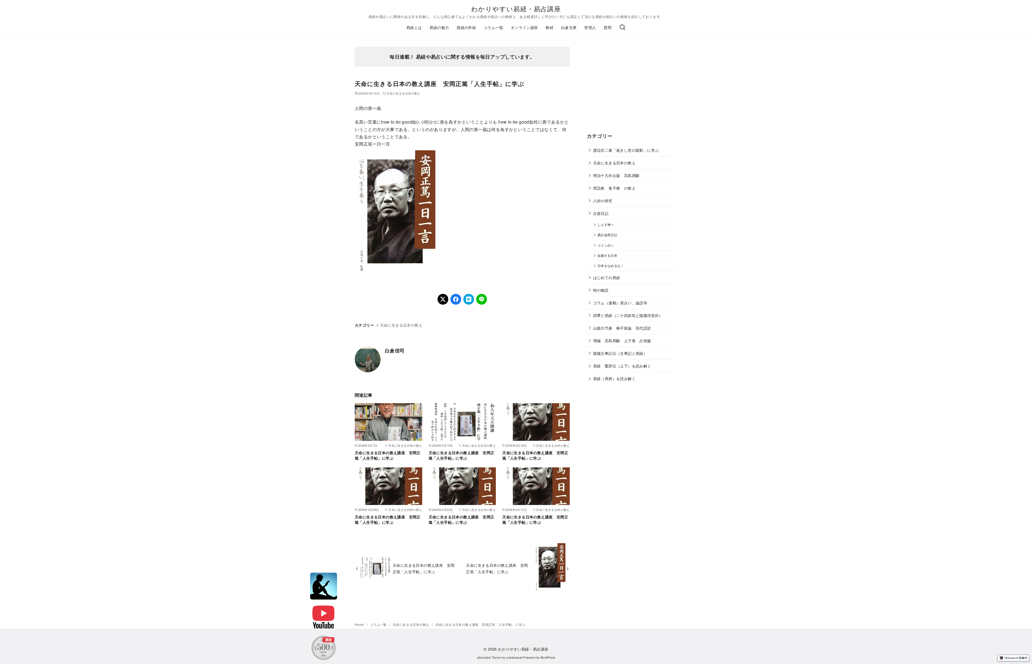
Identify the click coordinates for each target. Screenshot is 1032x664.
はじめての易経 (606, 277)
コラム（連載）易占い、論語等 (620, 302)
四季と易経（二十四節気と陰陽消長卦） (628, 315)
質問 (607, 27)
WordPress (547, 657)
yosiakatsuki (514, 657)
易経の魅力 (439, 27)
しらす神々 (605, 224)
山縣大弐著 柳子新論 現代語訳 (622, 328)
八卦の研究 (602, 200)
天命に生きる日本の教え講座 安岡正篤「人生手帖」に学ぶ (388, 455)
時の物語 (601, 290)
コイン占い (605, 245)
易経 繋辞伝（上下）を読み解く (622, 366)
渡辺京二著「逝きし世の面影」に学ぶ (626, 150)
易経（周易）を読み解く (614, 378)
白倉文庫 (569, 27)
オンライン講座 (524, 27)
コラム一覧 (493, 27)
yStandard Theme (489, 657)
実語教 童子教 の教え (614, 188)
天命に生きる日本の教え (403, 93)
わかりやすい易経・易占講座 (516, 8)
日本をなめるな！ (610, 266)
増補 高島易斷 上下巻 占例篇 (622, 340)
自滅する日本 (607, 255)
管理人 (590, 27)
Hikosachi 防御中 (1016, 657)
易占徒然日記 (607, 235)
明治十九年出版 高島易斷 (616, 175)
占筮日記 (601, 213)
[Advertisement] (632, 88)
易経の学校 (466, 27)
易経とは (414, 27)
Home (360, 624)
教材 (549, 27)
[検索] (622, 27)
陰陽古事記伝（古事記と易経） (620, 353)
